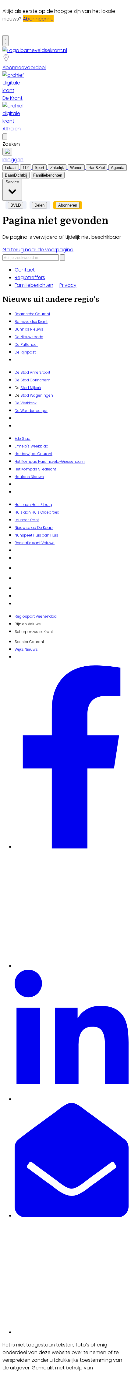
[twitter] (72, 965)
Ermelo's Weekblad (31, 446)
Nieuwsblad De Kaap (34, 527)
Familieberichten (34, 285)
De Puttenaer (26, 344)
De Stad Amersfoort (32, 372)
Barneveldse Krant (31, 321)
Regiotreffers (30, 277)
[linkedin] (72, 1099)
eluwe (49, 542)
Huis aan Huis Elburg (33, 504)
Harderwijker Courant (33, 453)
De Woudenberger (31, 410)
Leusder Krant (27, 519)
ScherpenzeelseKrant (34, 631)
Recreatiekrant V (29, 542)
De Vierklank (26, 403)
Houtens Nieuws (29, 476)
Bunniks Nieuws (29, 329)
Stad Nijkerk (30, 387)
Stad (24, 395)
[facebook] (72, 846)
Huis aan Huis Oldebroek (37, 512)
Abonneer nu (38, 18)
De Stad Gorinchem (32, 380)
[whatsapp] (72, 1332)
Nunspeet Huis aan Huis (36, 535)
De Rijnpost (25, 352)
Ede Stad (22, 438)
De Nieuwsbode (29, 336)
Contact (25, 269)
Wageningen (41, 395)
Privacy (67, 285)
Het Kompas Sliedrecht (35, 469)
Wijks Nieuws (26, 649)
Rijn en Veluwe (28, 624)
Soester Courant (29, 641)
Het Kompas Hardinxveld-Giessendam (50, 461)
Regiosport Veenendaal (36, 616)
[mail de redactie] (72, 1215)
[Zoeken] (62, 257)
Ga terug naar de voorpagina (37, 249)
